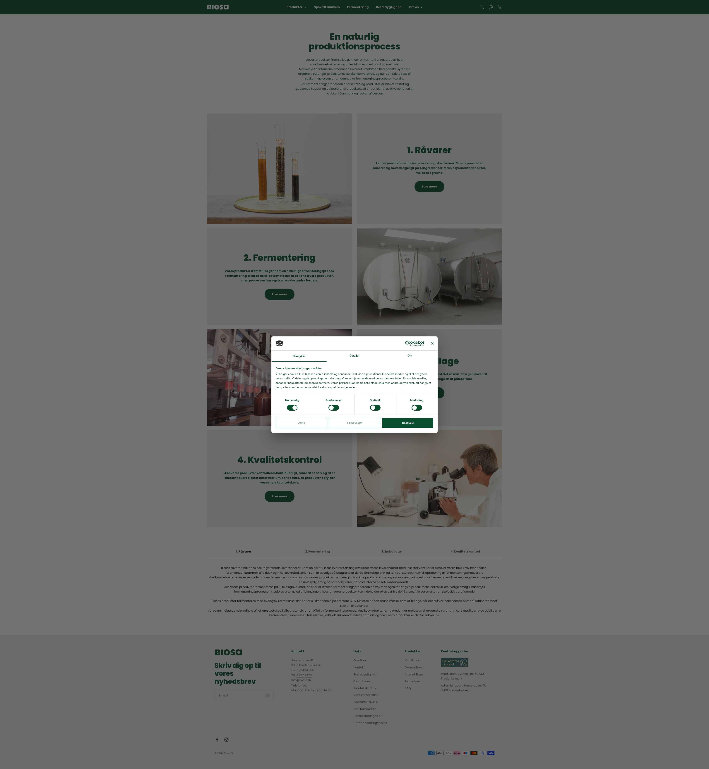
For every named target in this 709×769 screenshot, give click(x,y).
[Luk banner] (432, 343)
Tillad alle (408, 422)
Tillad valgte (354, 422)
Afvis (301, 422)
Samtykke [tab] (299, 356)
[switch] (333, 408)
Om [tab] (409, 355)
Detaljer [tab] (355, 355)
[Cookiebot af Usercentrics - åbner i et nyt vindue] (408, 343)
